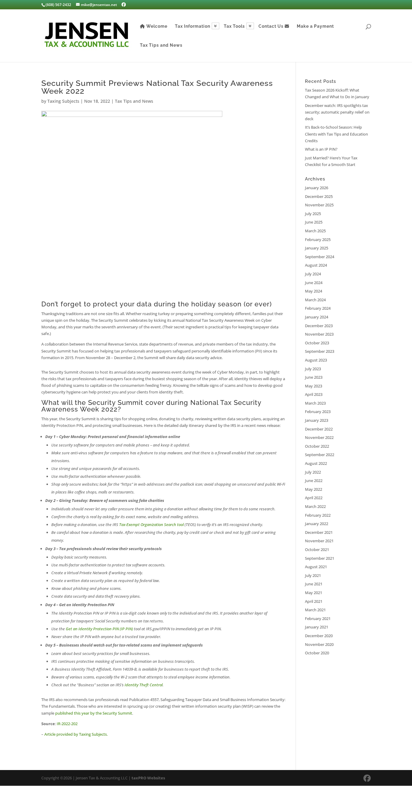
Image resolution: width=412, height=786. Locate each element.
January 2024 (316, 317)
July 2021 (313, 575)
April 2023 (313, 394)
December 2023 (319, 325)
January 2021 (316, 627)
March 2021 (315, 609)
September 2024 (319, 256)
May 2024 (313, 291)
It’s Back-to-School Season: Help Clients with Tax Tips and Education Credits (336, 133)
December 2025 (319, 196)
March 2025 (315, 230)
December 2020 (319, 635)
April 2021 (313, 601)
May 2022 (313, 489)
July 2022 (313, 472)
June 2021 (313, 584)
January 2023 (316, 420)
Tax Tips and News (161, 45)
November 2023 (319, 334)
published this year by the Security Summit (93, 713)
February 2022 (318, 515)
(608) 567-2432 (58, 4)
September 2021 (319, 558)
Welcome (156, 26)
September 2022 (319, 454)
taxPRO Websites (148, 778)
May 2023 (313, 386)
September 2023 (319, 351)
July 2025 (313, 213)
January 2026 (316, 187)
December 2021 (319, 532)
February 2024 (318, 308)
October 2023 (317, 343)
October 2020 (317, 653)
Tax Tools (234, 26)
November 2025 (319, 205)
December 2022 (319, 429)
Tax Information (192, 26)
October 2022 (317, 446)
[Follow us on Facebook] (124, 4)
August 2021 (316, 566)
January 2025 (316, 248)
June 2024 (313, 282)
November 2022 (319, 437)
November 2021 (319, 540)
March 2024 (315, 299)
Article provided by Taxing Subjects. (76, 734)
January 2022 (316, 523)
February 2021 (318, 618)
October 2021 (317, 549)
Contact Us (271, 26)
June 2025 (313, 222)
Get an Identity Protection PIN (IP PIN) (99, 628)
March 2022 (315, 506)
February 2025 (318, 239)
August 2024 (316, 265)
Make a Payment (315, 26)
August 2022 (316, 463)
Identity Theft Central (144, 684)
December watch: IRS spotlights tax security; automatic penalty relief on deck (337, 112)
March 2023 (315, 403)
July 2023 (313, 368)
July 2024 (313, 274)
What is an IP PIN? (321, 149)
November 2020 (319, 644)
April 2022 (313, 497)
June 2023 (313, 377)
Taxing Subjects (63, 101)
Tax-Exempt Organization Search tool (151, 524)
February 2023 (318, 411)
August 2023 (316, 360)
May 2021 (313, 592)
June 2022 (313, 480)
